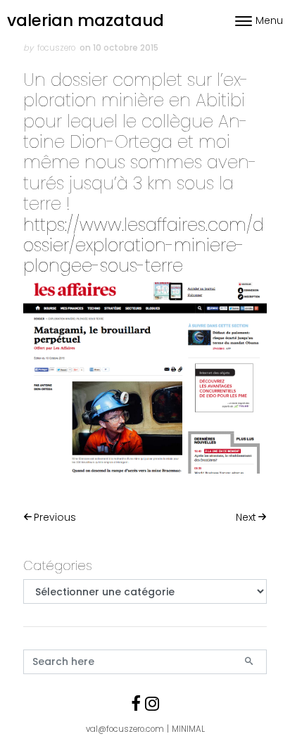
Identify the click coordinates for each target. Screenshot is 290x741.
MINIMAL (188, 729)
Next (246, 517)
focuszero (56, 47)
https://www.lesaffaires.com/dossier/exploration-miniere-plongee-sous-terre (143, 246)
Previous (55, 517)
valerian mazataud (85, 20)
